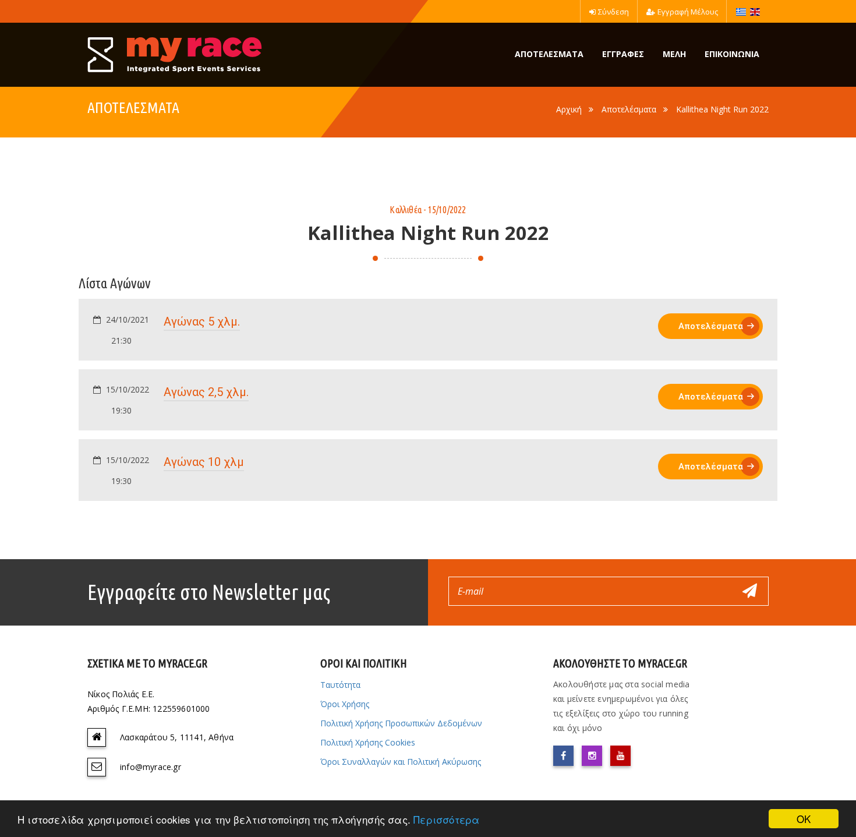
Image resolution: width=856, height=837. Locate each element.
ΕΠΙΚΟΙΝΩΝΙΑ (732, 53)
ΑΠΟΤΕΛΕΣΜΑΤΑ (549, 53)
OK (804, 818)
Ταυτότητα (340, 684)
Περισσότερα (446, 819)
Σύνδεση (613, 11)
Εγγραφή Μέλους (687, 11)
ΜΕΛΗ (674, 53)
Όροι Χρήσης (344, 703)
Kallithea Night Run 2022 (722, 109)
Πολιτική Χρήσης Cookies (367, 742)
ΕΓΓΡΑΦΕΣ (623, 53)
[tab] (428, 329)
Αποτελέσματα (629, 109)
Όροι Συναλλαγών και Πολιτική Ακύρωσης (400, 761)
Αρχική (569, 109)
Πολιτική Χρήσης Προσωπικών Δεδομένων (401, 723)
